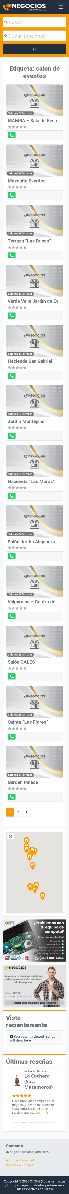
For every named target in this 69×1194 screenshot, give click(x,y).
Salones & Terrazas (20, 113)
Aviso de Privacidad (20, 1166)
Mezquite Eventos (27, 181)
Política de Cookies (19, 1170)
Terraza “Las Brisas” (29, 241)
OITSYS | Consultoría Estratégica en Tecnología (43, 1084)
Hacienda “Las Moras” (31, 481)
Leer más (48, 1118)
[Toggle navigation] (61, 7)
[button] (29, 857)
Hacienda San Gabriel (30, 361)
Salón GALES (21, 662)
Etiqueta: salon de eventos (34, 72)
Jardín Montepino (26, 421)
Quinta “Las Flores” (28, 722)
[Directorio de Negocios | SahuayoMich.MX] (24, 6)
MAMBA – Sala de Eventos (36, 120)
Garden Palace (23, 782)
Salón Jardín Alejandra (31, 541)
